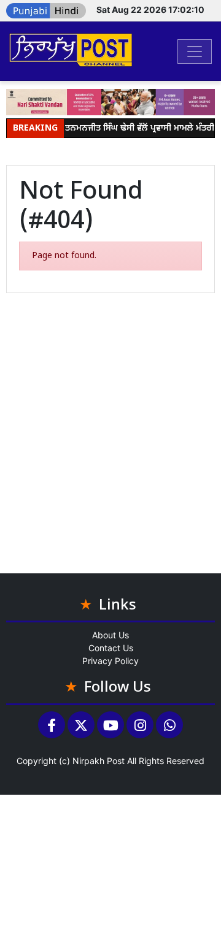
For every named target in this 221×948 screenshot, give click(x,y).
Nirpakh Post (98, 760)
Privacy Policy (110, 661)
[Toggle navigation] (194, 51)
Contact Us (110, 648)
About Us (110, 635)
